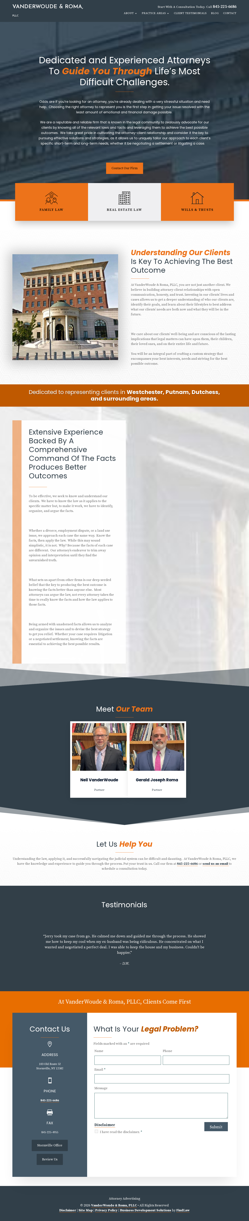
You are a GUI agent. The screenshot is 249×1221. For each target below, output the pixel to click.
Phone (167, 1051)
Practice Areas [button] (154, 13)
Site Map (86, 1210)
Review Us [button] (49, 1159)
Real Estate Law (124, 210)
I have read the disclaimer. (121, 1132)
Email (100, 1070)
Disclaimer (104, 1124)
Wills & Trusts (197, 210)
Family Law (51, 210)
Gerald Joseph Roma (157, 780)
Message (101, 1088)
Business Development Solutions (145, 1210)
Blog (215, 13)
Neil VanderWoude (99, 780)
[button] (13, 951)
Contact (229, 13)
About (129, 13)
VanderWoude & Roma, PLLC (114, 1205)
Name (98, 1051)
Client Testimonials (190, 13)
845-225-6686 (225, 6)
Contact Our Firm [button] (125, 168)
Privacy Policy (106, 1210)
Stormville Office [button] (49, 1145)
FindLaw (183, 1210)
